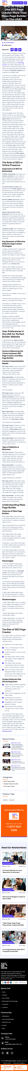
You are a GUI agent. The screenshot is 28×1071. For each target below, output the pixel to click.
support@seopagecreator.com (13, 1044)
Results (4, 1025)
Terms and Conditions (19, 1063)
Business (5, 800)
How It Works (5, 998)
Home (3, 992)
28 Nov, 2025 (16, 743)
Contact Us (5, 1004)
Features (4, 995)
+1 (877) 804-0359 (10, 1039)
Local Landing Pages (8, 1019)
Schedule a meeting (20, 1067)
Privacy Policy (7, 1063)
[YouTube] (7, 1053)
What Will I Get (6, 1022)
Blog (3, 1028)
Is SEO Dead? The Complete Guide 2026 (18, 762)
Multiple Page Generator (11, 784)
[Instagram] (12, 1053)
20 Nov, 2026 (17, 759)
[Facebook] (2, 1053)
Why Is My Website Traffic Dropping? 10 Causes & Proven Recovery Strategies (18, 747)
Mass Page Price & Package (10, 1001)
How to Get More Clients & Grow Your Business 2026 (17, 755)
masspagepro (10, 42)
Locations (5, 1007)
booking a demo (7, 731)
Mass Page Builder (9, 781)
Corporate (11, 800)
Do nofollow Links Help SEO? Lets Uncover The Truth (18, 769)
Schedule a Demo (18, 2)
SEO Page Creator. (11, 1061)
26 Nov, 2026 (17, 752)
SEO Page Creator (9, 786)
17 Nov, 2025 (16, 766)
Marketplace (5, 1016)
